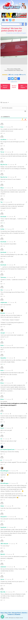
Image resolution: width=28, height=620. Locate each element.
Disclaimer (17, 614)
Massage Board (16, 612)
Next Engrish (23, 86)
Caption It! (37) (14, 81)
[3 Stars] (5, 74)
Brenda (3, 313)
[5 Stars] (7, 74)
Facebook (4, 20)
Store (9, 612)
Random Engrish (14, 86)
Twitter (10, 20)
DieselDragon (5, 470)
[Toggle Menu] (24, 24)
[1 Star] (2, 74)
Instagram (7, 20)
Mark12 (3, 554)
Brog (6, 612)
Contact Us (11, 614)
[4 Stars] (6, 74)
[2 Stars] (4, 74)
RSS (13, 20)
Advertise (24, 612)
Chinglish (23, 33)
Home (2, 612)
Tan (2, 202)
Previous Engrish (5, 86)
